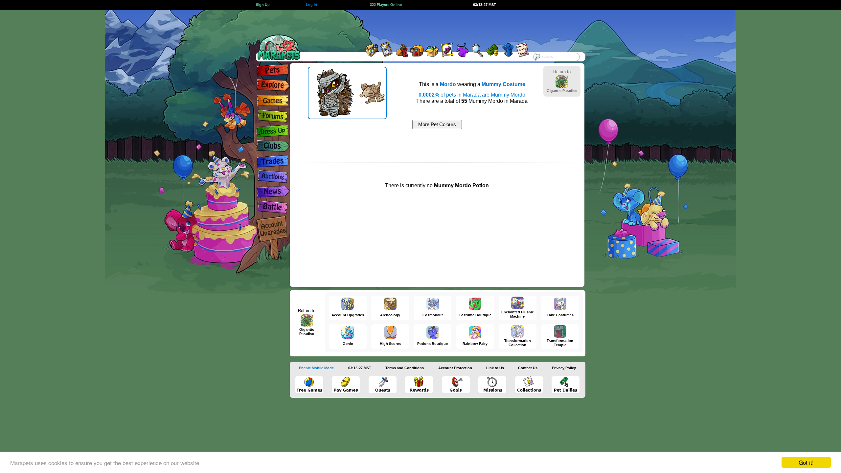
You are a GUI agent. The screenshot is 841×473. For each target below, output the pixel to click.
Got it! (806, 462)
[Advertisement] (414, 24)
